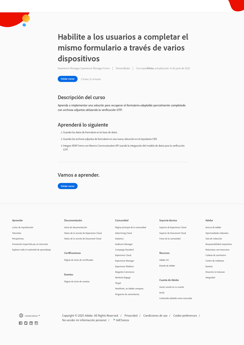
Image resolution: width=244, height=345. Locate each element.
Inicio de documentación (75, 227)
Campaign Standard (124, 249)
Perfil (161, 292)
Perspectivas (18, 238)
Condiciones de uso (155, 315)
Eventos (209, 266)
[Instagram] (36, 323)
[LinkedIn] (31, 323)
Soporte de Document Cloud (172, 233)
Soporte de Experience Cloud (172, 227)
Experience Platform (124, 266)
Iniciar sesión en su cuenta (171, 287)
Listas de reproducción (22, 227)
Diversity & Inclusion (215, 271)
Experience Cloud (123, 255)
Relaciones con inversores (217, 249)
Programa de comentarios (127, 294)
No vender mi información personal (84, 320)
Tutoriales (16, 233)
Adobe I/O (164, 259)
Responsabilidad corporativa (218, 244)
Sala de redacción (213, 238)
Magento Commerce (124, 271)
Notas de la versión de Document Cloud (82, 238)
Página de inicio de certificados (78, 259)
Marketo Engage (123, 277)
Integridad (210, 277)
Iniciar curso (68, 78)
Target (118, 283)
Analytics (119, 238)
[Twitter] (26, 323)
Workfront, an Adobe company (129, 288)
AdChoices (122, 320)
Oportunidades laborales (217, 233)
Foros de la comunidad (170, 238)
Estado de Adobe (167, 265)
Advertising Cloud (123, 233)
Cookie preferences (185, 315)
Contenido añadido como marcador (175, 298)
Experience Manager (124, 260)
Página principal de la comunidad (130, 227)
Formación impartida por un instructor (30, 244)
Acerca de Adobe (213, 227)
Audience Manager (124, 244)
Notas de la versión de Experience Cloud (83, 233)
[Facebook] (20, 323)
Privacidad (130, 315)
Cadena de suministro (215, 255)
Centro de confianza (214, 260)
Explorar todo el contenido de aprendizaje (31, 249)
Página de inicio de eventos (77, 281)
